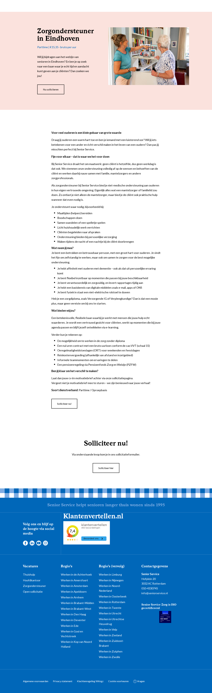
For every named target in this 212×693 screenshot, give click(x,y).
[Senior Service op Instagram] (45, 542)
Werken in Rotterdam (112, 602)
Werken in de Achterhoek (76, 574)
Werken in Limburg (110, 574)
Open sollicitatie (33, 591)
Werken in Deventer (73, 620)
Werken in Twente (110, 607)
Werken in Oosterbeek (112, 596)
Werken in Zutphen (110, 651)
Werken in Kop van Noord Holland (76, 644)
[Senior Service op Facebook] (25, 542)
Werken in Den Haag (73, 614)
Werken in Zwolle (109, 657)
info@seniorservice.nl (154, 593)
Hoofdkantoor (32, 580)
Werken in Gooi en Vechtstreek (72, 634)
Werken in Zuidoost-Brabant (111, 643)
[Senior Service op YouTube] (38, 542)
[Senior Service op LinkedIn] (32, 542)
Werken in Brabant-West (76, 608)
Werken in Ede (70, 625)
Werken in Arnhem (72, 597)
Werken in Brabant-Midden (77, 603)
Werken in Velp (108, 629)
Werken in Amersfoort (74, 580)
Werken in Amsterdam (74, 586)
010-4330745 (149, 588)
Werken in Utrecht (110, 613)
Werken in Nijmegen (111, 580)
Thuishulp (29, 574)
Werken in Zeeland (110, 635)
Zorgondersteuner (34, 586)
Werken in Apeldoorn (74, 591)
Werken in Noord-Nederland (110, 588)
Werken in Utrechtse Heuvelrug (111, 621)
